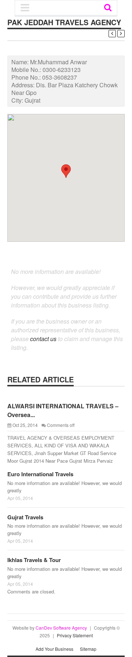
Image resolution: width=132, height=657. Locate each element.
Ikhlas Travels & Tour (34, 560)
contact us (43, 339)
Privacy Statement (75, 635)
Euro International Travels (40, 474)
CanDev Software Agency (61, 627)
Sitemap (88, 649)
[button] (66, 171)
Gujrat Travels (25, 517)
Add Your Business (54, 649)
